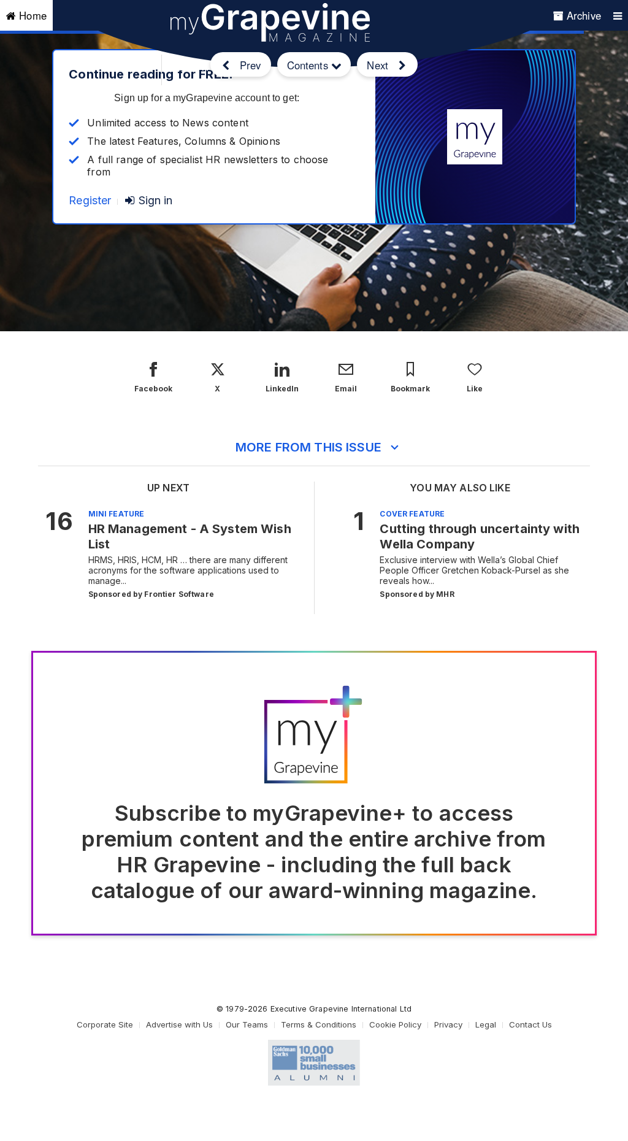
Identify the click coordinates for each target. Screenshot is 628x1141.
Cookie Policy (395, 1024)
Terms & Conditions (318, 1024)
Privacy (448, 1024)
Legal (485, 1024)
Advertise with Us (179, 1024)
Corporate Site (105, 1024)
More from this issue (308, 447)
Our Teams (247, 1024)
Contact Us (530, 1024)
